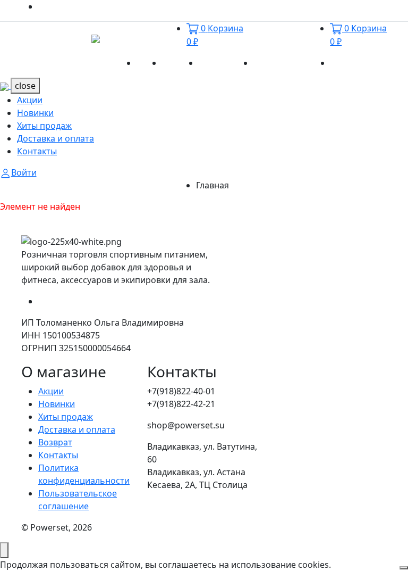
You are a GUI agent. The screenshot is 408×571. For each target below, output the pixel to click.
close (25, 86)
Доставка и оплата (291, 63)
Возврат (55, 442)
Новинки (180, 63)
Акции (149, 63)
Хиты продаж (226, 63)
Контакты (350, 63)
